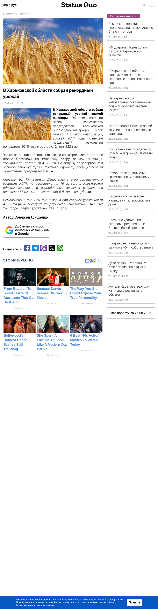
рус (13, 5)
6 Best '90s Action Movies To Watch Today (84, 340)
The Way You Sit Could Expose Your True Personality (85, 293)
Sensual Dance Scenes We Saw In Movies (52, 293)
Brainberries (19, 308)
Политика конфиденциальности (35, 605)
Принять (135, 602)
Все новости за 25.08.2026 (131, 313)
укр (5, 5)
